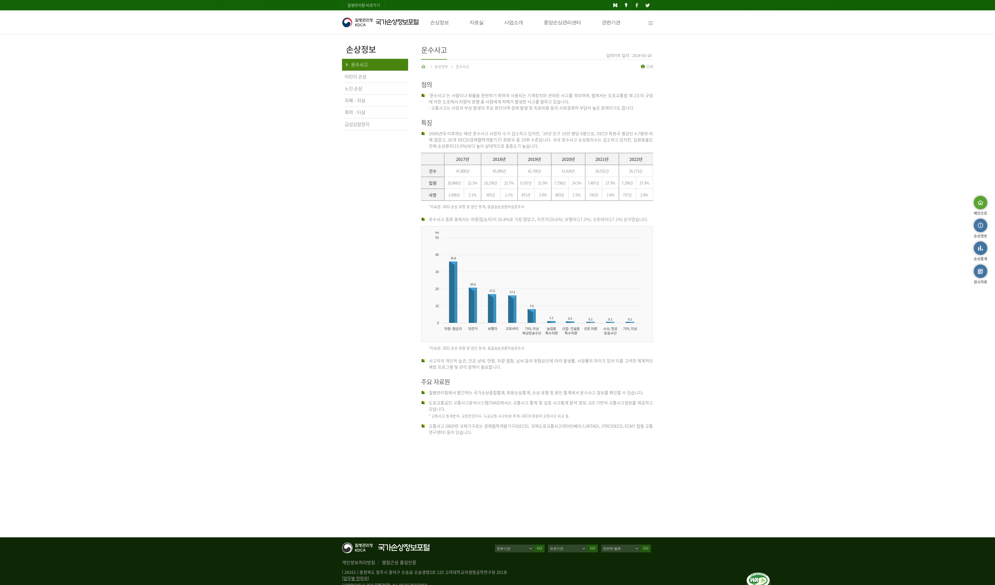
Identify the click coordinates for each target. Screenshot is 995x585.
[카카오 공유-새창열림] (626, 5)
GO (539, 548)
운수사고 (462, 66)
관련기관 (611, 22)
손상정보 (439, 22)
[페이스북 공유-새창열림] (636, 5)
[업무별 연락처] (355, 578)
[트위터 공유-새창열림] (647, 5)
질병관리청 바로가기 (363, 5)
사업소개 (513, 22)
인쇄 (649, 66)
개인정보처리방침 (358, 562)
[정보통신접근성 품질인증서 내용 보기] (758, 576)
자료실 (477, 22)
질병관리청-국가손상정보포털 (380, 22)
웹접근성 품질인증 (399, 562)
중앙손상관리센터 (562, 22)
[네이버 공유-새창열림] (615, 5)
